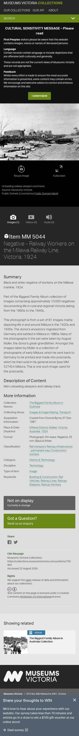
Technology (36, 465)
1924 (44, 431)
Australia (34, 431)
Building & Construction (43, 477)
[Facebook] (9, 543)
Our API (38, 10)
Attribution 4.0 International (36, 597)
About (53, 10)
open (28, 580)
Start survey (15, 730)
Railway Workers (51, 484)
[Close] (74, 701)
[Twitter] (15, 543)
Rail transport (37, 446)
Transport (65, 412)
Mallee (53, 427)
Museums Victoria (33, 3)
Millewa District (38, 427)
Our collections (17, 10)
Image (33, 471)
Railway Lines (49, 480)
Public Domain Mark (46, 193)
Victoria (62, 427)
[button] (39, 18)
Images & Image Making (43, 412)
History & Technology (42, 460)
